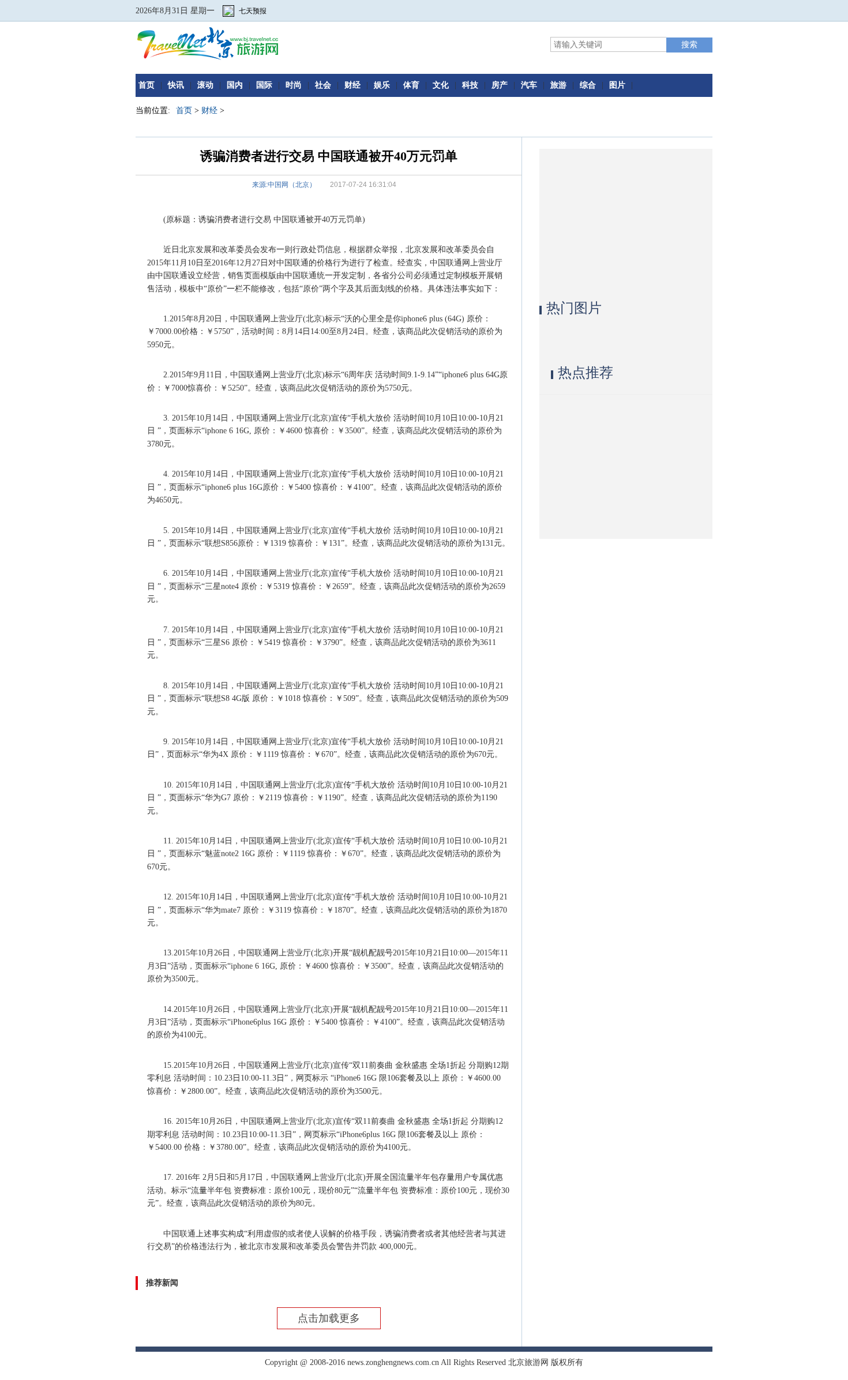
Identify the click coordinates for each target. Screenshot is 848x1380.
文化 (441, 85)
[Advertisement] (625, 221)
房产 (499, 85)
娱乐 (382, 85)
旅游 (558, 85)
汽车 (529, 85)
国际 (264, 85)
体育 (411, 85)
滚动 (205, 85)
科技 (470, 85)
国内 (235, 85)
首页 (146, 85)
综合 (588, 85)
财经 (352, 85)
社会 (323, 85)
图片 (617, 85)
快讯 (176, 85)
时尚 (294, 85)
